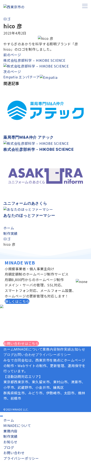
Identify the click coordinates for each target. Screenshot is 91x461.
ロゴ (7, 18)
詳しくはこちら (17, 301)
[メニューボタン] (85, 6)
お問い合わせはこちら (21, 343)
